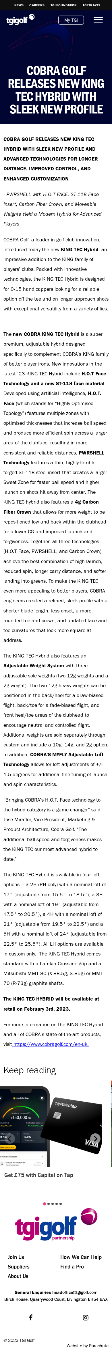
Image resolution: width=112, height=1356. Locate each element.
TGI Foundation (64, 5)
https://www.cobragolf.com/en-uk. (50, 1044)
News (19, 5)
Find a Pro (72, 1266)
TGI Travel (92, 5)
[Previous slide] (10, 1138)
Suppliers (19, 1266)
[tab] (44, 1204)
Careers (37, 5)
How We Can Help (81, 1257)
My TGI (71, 20)
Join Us (16, 1257)
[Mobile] (96, 20)
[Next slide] (95, 1138)
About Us (18, 1276)
